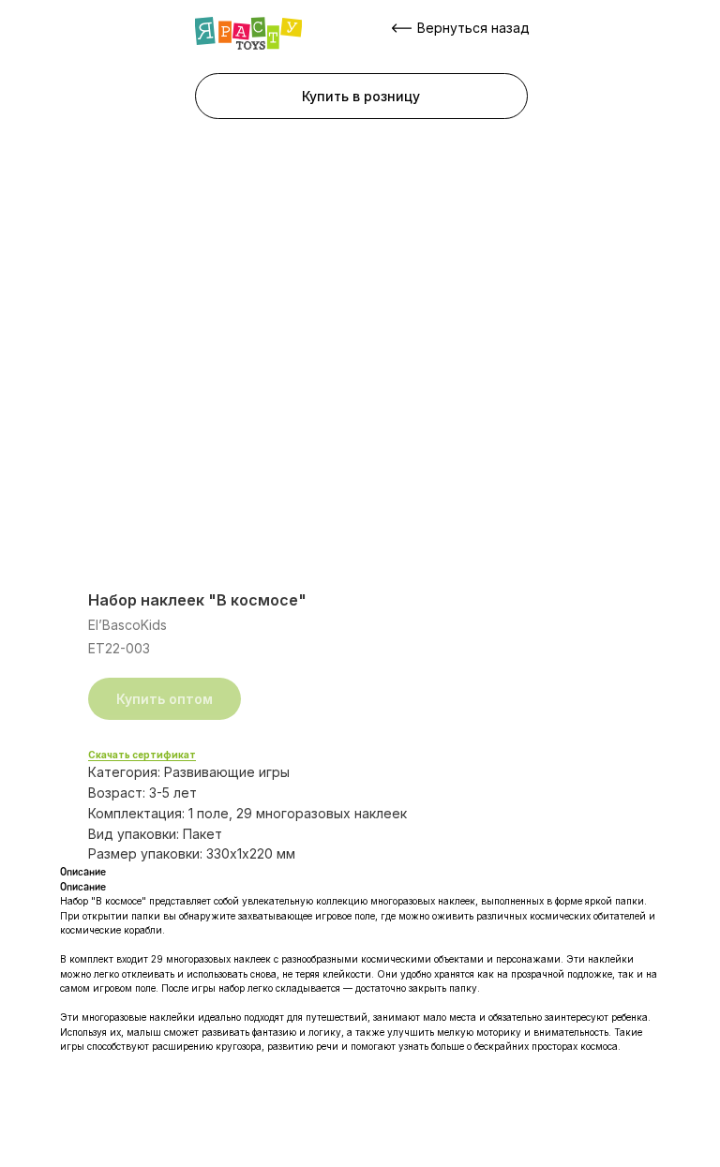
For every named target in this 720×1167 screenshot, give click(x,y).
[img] (248, 33)
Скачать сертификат (142, 754)
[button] (361, 96)
